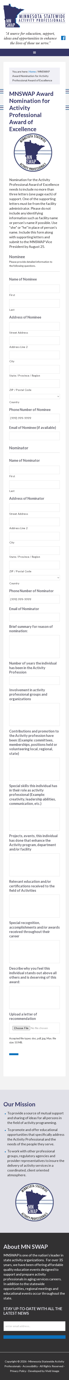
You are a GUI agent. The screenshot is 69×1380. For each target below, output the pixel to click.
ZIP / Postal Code (20, 389)
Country (14, 402)
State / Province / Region (24, 375)
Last (12, 309)
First (12, 295)
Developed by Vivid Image (43, 1371)
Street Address (18, 332)
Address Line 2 (18, 346)
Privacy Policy (18, 1371)
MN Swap (34, 15)
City (12, 361)
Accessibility (30, 1366)
